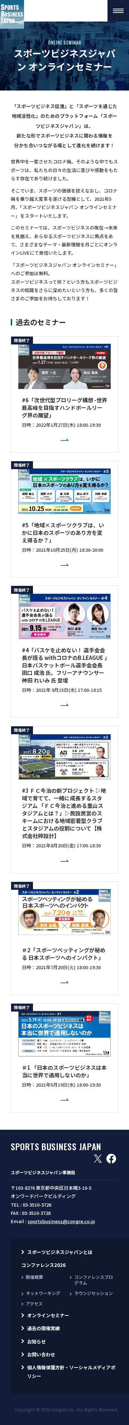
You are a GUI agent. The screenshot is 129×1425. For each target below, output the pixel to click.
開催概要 (34, 1277)
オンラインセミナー (48, 1315)
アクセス (34, 1303)
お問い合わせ (41, 1354)
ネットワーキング (43, 1293)
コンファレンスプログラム (93, 1280)
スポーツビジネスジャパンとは (59, 1252)
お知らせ (36, 1341)
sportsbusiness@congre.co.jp (61, 1221)
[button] (118, 11)
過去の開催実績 (43, 1328)
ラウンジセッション (93, 1293)
